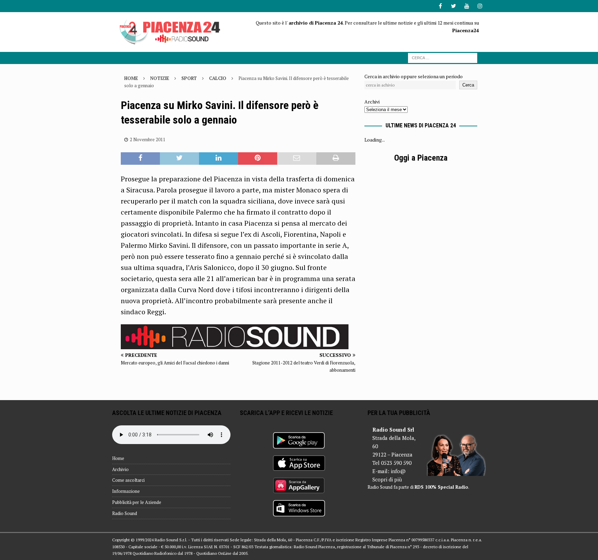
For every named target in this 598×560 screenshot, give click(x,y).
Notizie (159, 78)
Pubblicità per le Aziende (136, 502)
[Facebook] (440, 6)
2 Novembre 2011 (147, 139)
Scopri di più (387, 479)
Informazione (126, 491)
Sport (189, 78)
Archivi (372, 101)
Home (118, 458)
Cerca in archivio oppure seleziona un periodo (413, 76)
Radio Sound (124, 513)
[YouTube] (467, 6)
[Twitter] (453, 6)
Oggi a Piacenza (420, 158)
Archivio (120, 469)
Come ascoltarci (128, 480)
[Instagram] (480, 6)
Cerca (468, 85)
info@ (398, 471)
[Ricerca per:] (442, 57)
